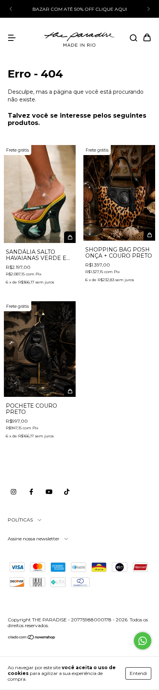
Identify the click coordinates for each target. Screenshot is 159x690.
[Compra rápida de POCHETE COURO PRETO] (70, 391)
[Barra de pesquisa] (133, 38)
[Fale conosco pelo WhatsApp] (142, 641)
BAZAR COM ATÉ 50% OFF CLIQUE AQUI (79, 9)
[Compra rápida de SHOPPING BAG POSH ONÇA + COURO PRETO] (149, 235)
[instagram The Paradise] (13, 492)
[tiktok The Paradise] (67, 492)
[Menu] (11, 38)
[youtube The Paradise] (49, 492)
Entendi (138, 673)
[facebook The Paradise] (31, 492)
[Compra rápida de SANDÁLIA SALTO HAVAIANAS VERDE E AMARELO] (70, 237)
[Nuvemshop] (32, 638)
